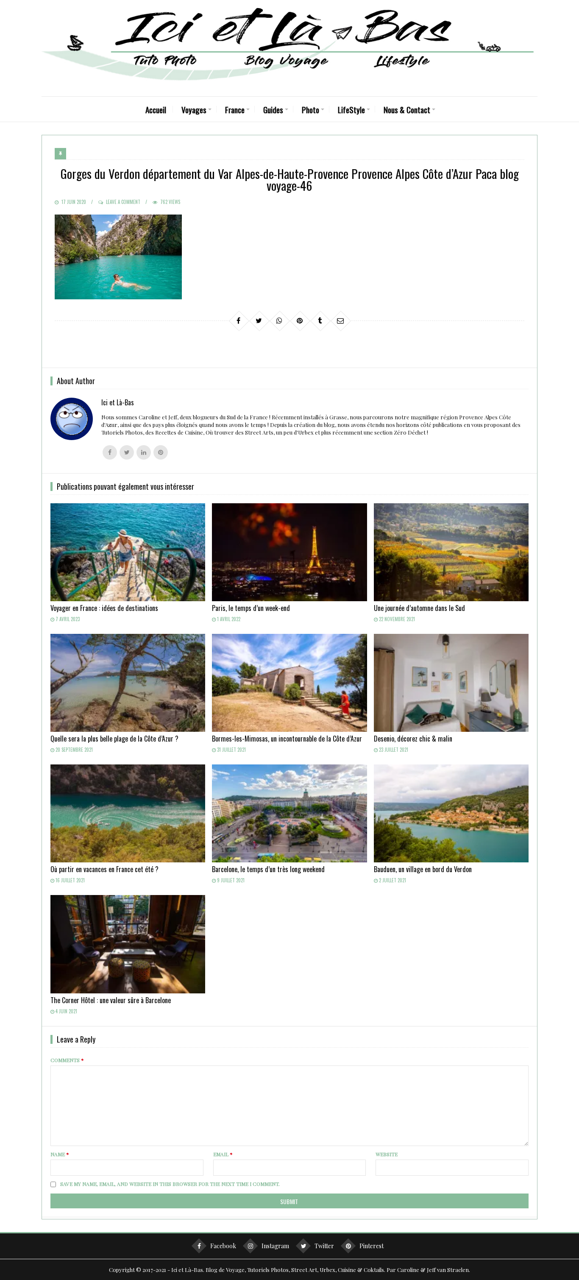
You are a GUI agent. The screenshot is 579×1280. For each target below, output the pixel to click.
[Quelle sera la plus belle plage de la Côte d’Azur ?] (127, 683)
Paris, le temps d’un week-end (251, 608)
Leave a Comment (123, 201)
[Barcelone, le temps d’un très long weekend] (289, 813)
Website (387, 1154)
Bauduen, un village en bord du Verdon (423, 869)
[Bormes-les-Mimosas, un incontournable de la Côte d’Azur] (289, 683)
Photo (310, 109)
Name (59, 1154)
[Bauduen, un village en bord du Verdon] (451, 813)
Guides (273, 109)
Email (223, 1154)
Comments (67, 1060)
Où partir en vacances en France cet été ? (104, 869)
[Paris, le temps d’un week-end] (289, 552)
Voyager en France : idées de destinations (104, 608)
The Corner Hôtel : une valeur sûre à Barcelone (110, 1000)
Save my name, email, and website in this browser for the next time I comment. (170, 1183)
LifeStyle (351, 109)
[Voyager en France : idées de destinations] (127, 552)
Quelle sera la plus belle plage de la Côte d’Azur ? (114, 738)
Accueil (155, 109)
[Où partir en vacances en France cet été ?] (127, 813)
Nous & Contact (407, 109)
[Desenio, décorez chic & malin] (451, 683)
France (235, 109)
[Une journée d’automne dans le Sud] (451, 552)
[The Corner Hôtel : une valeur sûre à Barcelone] (127, 944)
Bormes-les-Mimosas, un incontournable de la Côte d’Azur (287, 738)
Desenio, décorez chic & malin (413, 738)
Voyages (193, 109)
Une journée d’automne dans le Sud (419, 608)
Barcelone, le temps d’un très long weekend (268, 869)
